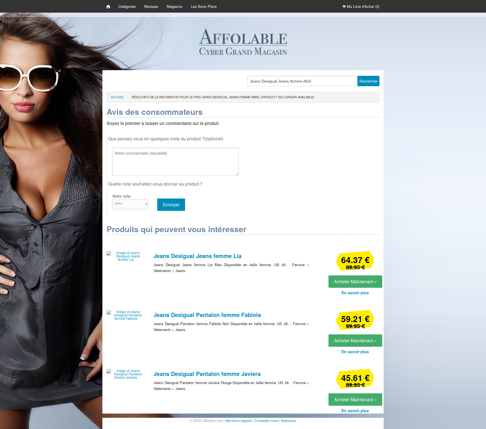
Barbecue (288, 420)
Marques (151, 6)
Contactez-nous (266, 420)
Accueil (117, 97)
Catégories (127, 6)
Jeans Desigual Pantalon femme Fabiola (207, 315)
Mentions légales (239, 420)
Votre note (121, 196)
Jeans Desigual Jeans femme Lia (198, 256)
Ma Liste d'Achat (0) (362, 6)
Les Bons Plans (204, 6)
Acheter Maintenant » (355, 281)
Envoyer (171, 204)
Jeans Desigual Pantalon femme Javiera (207, 373)
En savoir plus (355, 292)
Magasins (175, 6)
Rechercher (368, 81)
